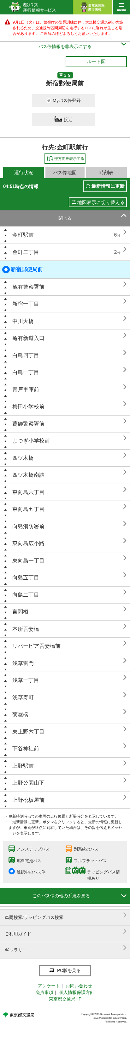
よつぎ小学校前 (31, 441)
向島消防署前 (28, 526)
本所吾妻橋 (25, 629)
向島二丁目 (25, 595)
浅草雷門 (23, 663)
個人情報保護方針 (76, 992)
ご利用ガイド (66, 931)
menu (121, 7)
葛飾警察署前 (28, 424)
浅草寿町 (23, 697)
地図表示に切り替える (101, 202)
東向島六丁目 (28, 492)
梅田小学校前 (28, 407)
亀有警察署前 (28, 287)
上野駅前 (23, 766)
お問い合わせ (79, 985)
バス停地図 (65, 172)
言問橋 (20, 612)
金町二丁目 (25, 252)
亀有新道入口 (28, 338)
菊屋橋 (20, 714)
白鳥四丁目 (25, 355)
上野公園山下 (28, 783)
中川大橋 (23, 321)
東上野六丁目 (28, 732)
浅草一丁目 (25, 680)
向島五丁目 (25, 578)
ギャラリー (66, 947)
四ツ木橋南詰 (28, 475)
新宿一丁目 (25, 304)
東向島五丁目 (28, 509)
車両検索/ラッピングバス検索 (66, 915)
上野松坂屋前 (28, 800)
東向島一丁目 (28, 561)
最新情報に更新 (108, 186)
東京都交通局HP (65, 998)
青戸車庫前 (25, 390)
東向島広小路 (28, 543)
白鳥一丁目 (25, 372)
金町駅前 (23, 235)
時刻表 (106, 172)
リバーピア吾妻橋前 (36, 646)
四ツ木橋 (23, 458)
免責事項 (44, 992)
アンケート (49, 985)
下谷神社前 (25, 749)
